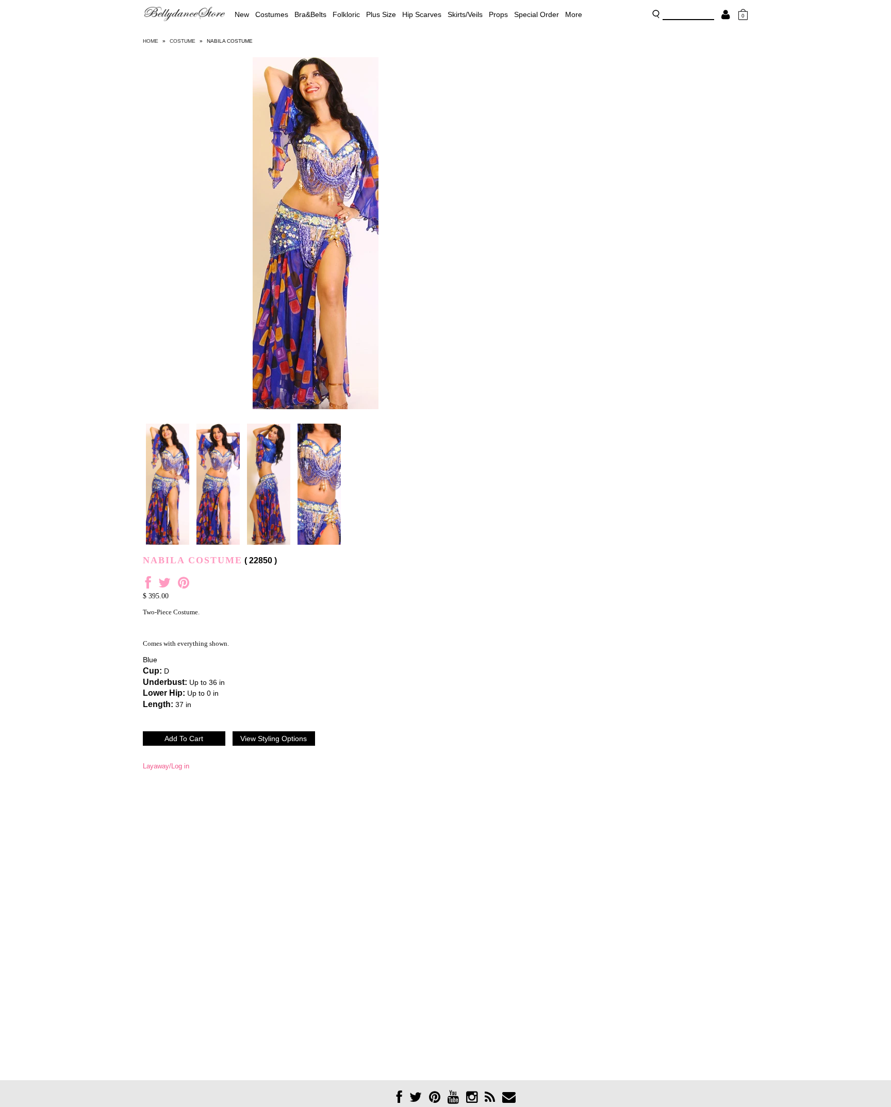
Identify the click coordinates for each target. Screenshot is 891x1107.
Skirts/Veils (465, 14)
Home (150, 41)
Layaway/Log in (166, 766)
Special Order (536, 14)
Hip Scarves (421, 14)
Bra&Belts (310, 14)
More (573, 14)
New (242, 14)
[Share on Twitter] (164, 585)
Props (498, 14)
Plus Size (381, 14)
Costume (182, 41)
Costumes (271, 14)
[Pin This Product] (183, 585)
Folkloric (346, 14)
